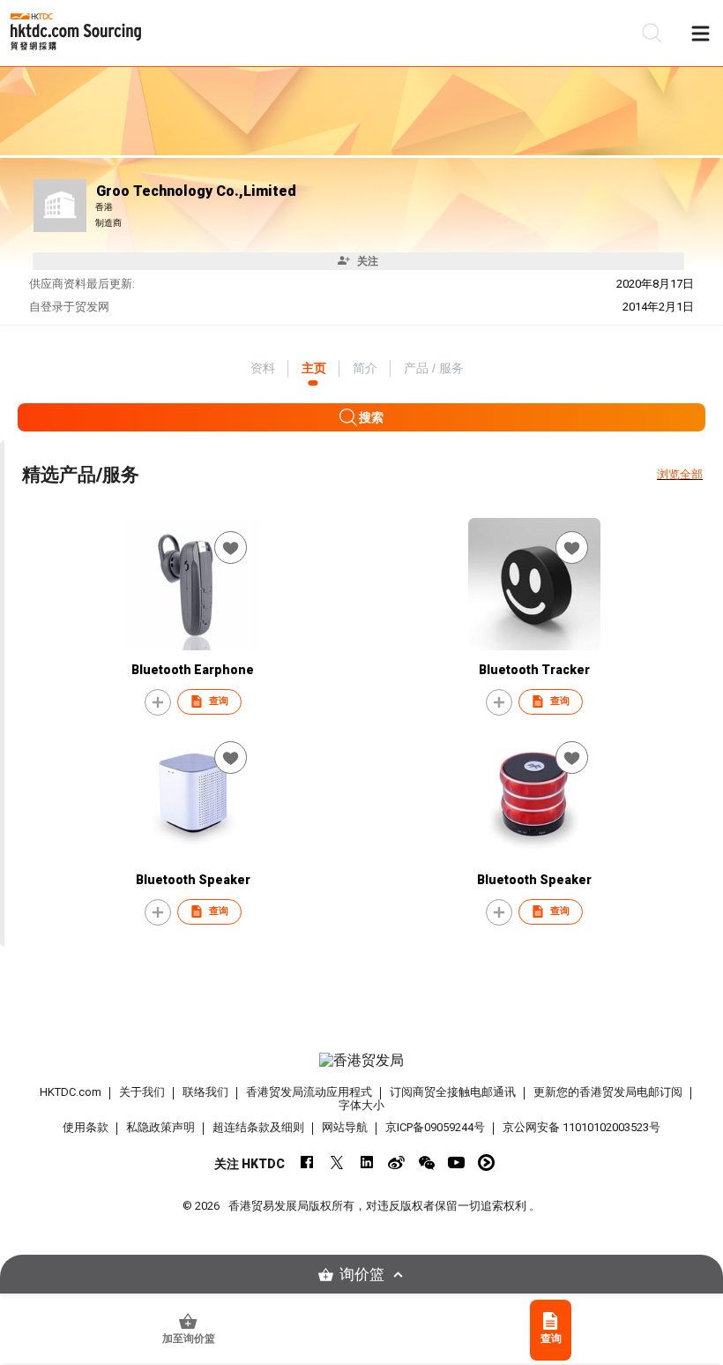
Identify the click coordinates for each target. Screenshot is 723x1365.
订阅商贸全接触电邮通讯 (453, 1092)
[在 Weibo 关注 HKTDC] (396, 1162)
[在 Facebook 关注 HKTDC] (306, 1162)
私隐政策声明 (160, 1127)
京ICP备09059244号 (435, 1127)
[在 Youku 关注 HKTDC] (486, 1162)
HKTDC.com (70, 1092)
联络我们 (205, 1092)
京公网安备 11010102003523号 (581, 1127)
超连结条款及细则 (258, 1127)
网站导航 (345, 1127)
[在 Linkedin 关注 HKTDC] (366, 1162)
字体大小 (361, 1105)
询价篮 (361, 1274)
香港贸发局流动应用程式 (309, 1092)
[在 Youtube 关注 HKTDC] (456, 1162)
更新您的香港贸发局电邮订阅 (607, 1092)
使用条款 (85, 1127)
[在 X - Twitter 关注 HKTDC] (336, 1162)
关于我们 (142, 1092)
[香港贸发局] (362, 1061)
